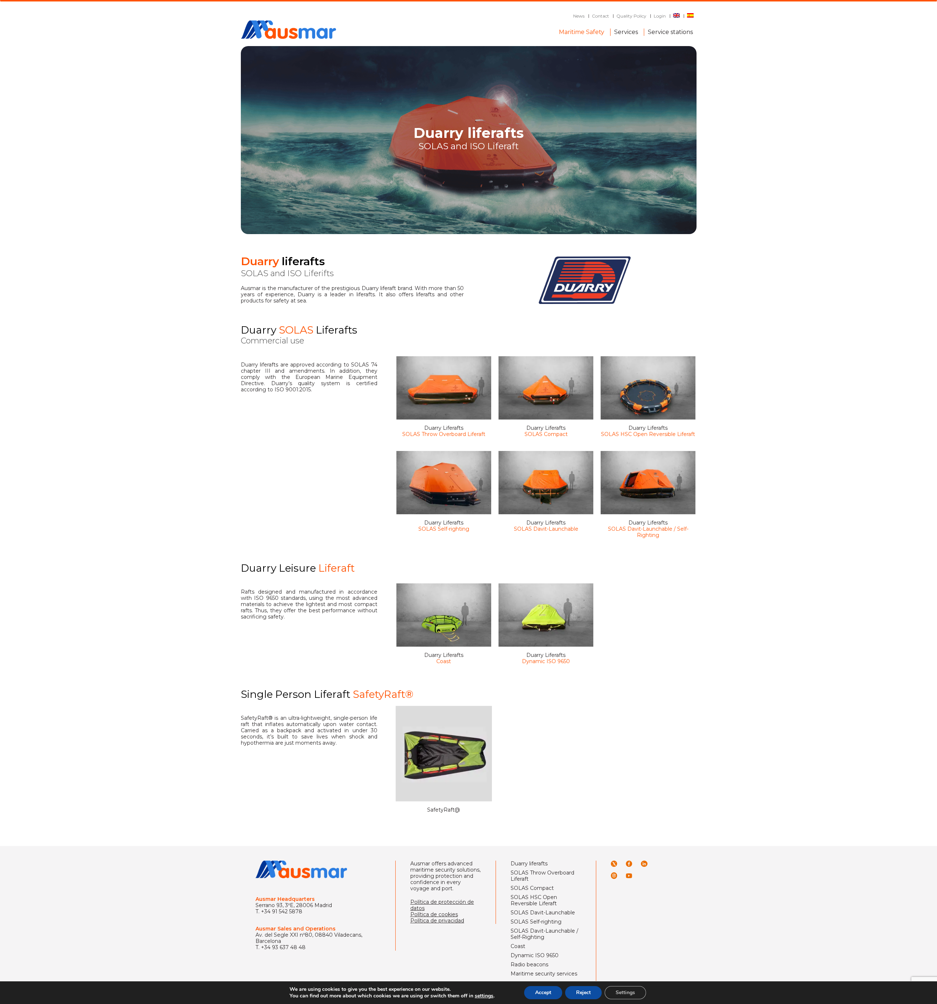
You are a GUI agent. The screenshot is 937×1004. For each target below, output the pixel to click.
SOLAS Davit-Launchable (543, 913)
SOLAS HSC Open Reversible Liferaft (534, 900)
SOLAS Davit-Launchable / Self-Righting (544, 934)
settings (484, 996)
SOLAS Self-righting (536, 922)
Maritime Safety (581, 30)
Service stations (670, 30)
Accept (543, 992)
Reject (583, 992)
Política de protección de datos (442, 905)
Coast (518, 946)
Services (626, 30)
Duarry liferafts (529, 864)
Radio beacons (529, 965)
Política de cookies (434, 914)
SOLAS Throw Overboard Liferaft (542, 876)
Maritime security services (544, 974)
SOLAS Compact (532, 888)
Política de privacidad (437, 920)
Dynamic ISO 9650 (535, 955)
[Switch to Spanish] (690, 16)
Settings (625, 992)
